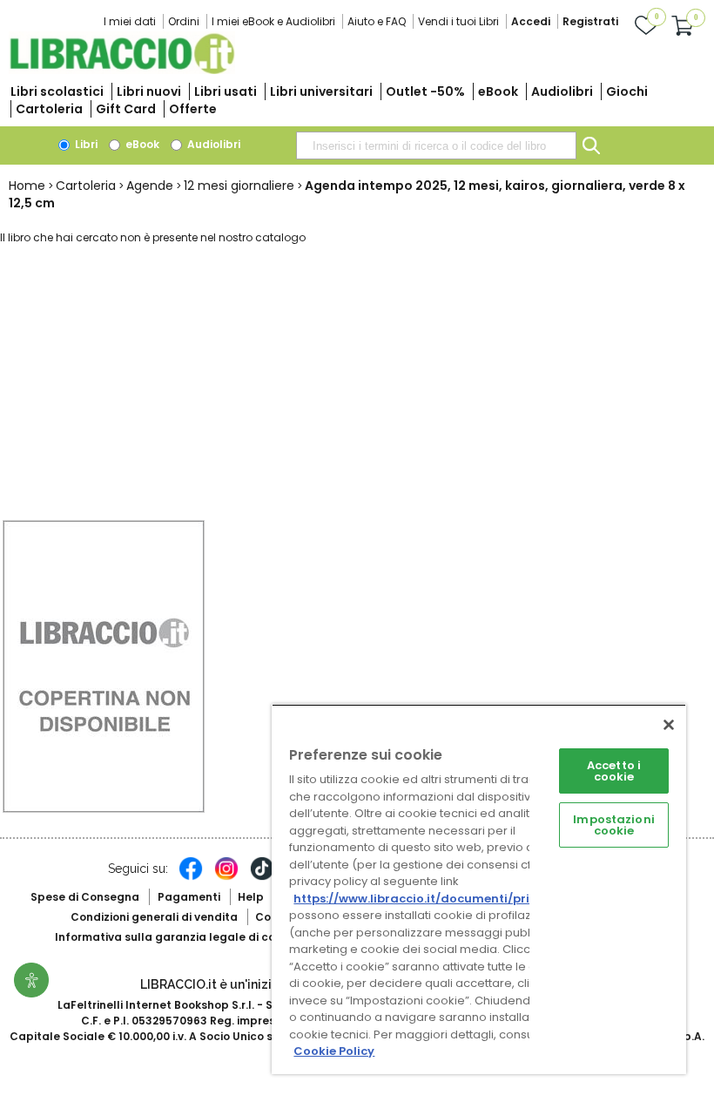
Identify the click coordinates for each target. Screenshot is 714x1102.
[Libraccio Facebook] (190, 877)
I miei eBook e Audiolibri (273, 21)
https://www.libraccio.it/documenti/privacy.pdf (438, 898)
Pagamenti (189, 896)
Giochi (627, 91)
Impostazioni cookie (614, 825)
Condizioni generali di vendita (154, 916)
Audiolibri (562, 91)
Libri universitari (321, 91)
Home (27, 185)
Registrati (590, 21)
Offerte (193, 109)
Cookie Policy (333, 1051)
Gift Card (126, 109)
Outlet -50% (425, 91)
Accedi (530, 21)
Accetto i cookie (614, 771)
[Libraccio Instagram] (226, 877)
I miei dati (130, 21)
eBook (498, 91)
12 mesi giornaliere (239, 185)
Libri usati (225, 91)
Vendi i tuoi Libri (458, 21)
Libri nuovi (149, 91)
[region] (479, 889)
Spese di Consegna (84, 896)
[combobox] (436, 145)
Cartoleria (49, 109)
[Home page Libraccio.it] (122, 70)
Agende (149, 185)
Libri (85, 144)
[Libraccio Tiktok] (262, 877)
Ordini (183, 21)
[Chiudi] (668, 725)
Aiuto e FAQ (376, 21)
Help (251, 896)
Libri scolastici (57, 91)
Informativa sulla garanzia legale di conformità (190, 937)
